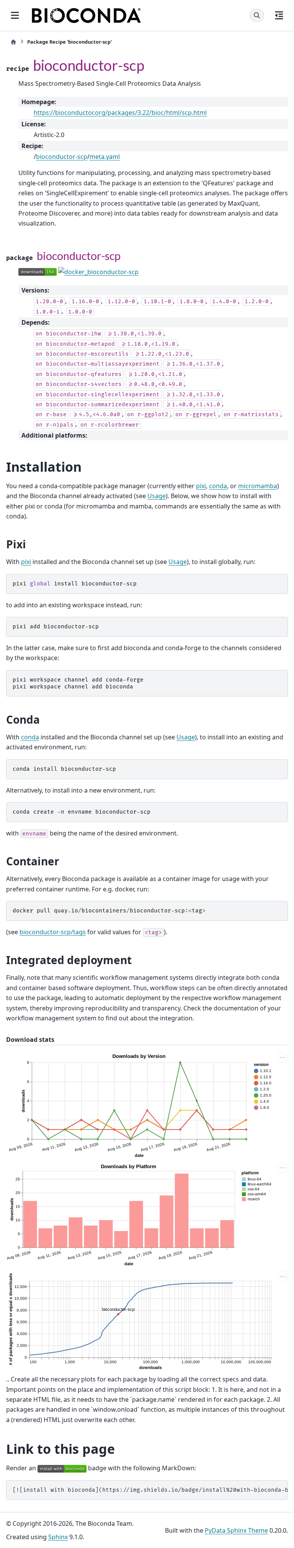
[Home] (13, 42)
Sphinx (58, 1537)
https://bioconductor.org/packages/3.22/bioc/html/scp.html (120, 112)
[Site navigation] (15, 15)
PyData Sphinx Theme (236, 1530)
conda (218, 486)
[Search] (257, 15)
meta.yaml (105, 156)
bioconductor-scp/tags (53, 932)
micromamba (257, 486)
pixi (201, 486)
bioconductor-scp (61, 156)
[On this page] (279, 15)
